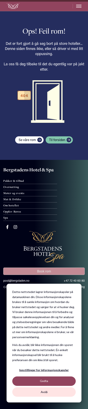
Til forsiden (57, 140)
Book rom (44, 271)
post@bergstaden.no (16, 280)
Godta (44, 381)
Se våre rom (27, 140)
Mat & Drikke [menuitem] (12, 199)
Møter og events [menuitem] (13, 193)
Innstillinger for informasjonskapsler (44, 370)
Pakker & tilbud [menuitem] (13, 181)
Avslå (44, 392)
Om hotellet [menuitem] (11, 205)
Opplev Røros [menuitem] (12, 211)
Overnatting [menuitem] (11, 187)
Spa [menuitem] (5, 217)
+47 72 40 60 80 (74, 280)
